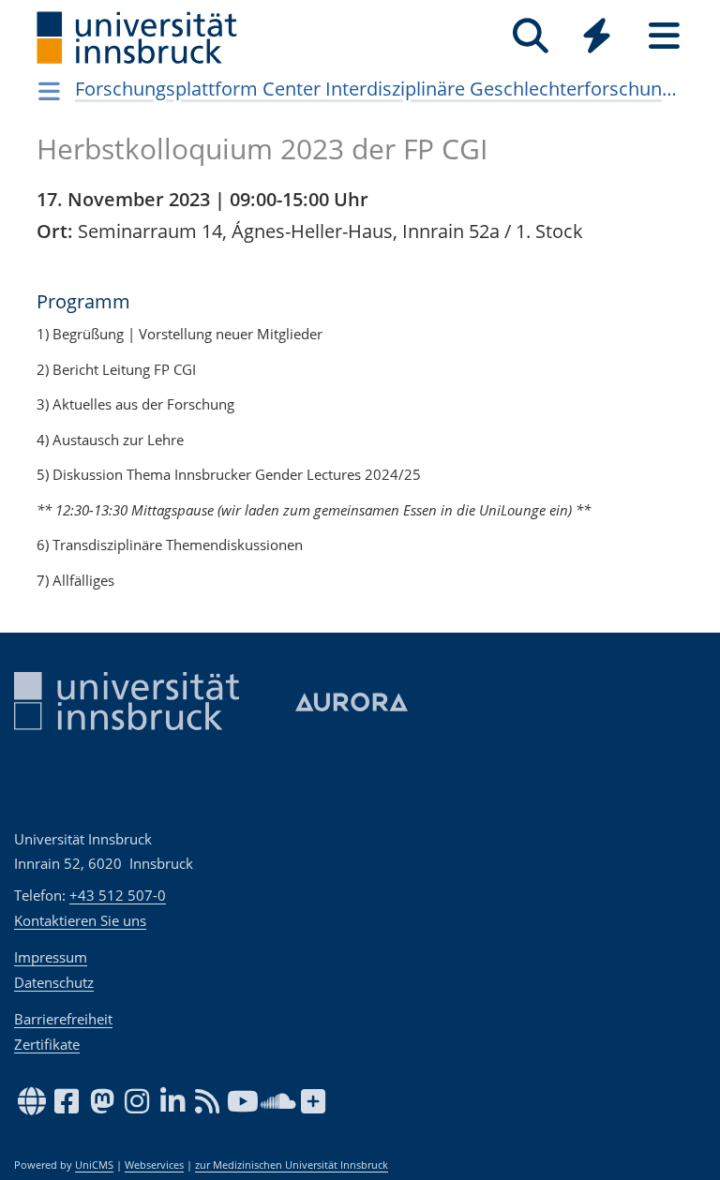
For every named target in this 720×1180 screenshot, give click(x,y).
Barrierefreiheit (63, 1018)
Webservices (154, 1165)
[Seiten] (664, 36)
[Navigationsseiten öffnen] (49, 91)
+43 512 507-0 (117, 895)
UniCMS (94, 1165)
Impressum (50, 957)
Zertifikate (47, 1044)
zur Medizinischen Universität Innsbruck (291, 1165)
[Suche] (530, 36)
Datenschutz (54, 982)
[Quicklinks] (596, 36)
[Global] (597, 37)
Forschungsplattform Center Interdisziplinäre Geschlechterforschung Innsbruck (379, 88)
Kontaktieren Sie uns (80, 920)
